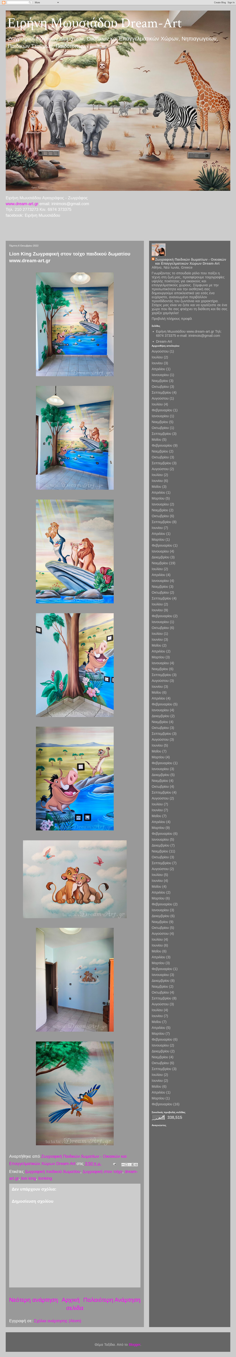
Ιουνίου (157, 363)
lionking (45, 1178)
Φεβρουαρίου (162, 410)
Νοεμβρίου (160, 381)
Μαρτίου (158, 498)
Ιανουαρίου (160, 375)
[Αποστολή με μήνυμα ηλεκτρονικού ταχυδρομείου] (123, 1164)
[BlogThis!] (126, 1164)
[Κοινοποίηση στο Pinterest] (136, 1164)
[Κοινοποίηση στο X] (129, 1164)
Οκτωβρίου (160, 387)
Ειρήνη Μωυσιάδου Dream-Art (94, 23)
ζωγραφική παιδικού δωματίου (52, 1171)
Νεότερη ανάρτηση (33, 1300)
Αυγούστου (160, 351)
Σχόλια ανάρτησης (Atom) (57, 1320)
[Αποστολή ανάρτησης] (114, 1163)
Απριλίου (158, 369)
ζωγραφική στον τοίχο (102, 1171)
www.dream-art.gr (22, 203)
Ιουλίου (157, 357)
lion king (28, 1178)
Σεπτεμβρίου (161, 392)
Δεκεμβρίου (160, 557)
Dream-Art (164, 341)
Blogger (134, 1344)
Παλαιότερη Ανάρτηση (111, 1300)
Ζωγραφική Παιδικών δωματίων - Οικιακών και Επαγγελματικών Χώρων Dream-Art (190, 261)
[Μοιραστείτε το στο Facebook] (133, 1164)
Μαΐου (156, 439)
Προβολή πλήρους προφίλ (172, 319)
